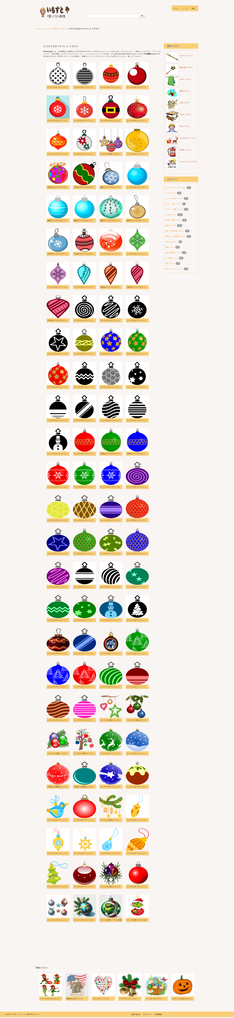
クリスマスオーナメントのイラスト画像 (62, 487)
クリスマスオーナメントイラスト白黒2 (88, 587)
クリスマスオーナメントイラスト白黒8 (140, 387)
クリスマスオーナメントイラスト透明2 (114, 753)
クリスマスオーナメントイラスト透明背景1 (63, 587)
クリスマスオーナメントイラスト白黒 (140, 620)
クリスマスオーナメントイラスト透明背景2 (142, 553)
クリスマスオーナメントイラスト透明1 (140, 753)
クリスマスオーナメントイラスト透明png (141, 853)
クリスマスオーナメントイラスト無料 (87, 853)
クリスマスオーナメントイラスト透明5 (140, 687)
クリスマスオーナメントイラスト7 (59, 120)
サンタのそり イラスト (188, 138)
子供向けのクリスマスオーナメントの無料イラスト (66, 187)
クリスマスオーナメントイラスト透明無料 (62, 886)
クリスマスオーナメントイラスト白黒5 (114, 420)
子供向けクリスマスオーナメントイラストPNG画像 (66, 320)
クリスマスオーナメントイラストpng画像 (89, 354)
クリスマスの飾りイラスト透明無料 (113, 820)
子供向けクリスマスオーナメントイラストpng (143, 287)
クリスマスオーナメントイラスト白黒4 (140, 420)
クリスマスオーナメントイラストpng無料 (89, 453)
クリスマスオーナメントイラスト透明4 (61, 720)
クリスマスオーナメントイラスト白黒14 (88, 320)
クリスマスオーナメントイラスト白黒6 (88, 420)
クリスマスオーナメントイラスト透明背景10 (142, 487)
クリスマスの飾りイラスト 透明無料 (60, 753)
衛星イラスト (184, 91)
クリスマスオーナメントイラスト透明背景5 (63, 553)
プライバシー (147, 1014)
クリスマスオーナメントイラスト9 (112, 87)
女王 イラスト (185, 126)
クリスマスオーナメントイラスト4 (139, 120)
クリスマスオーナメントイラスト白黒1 (114, 587)
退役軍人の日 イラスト (74, 998)
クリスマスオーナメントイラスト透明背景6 (142, 520)
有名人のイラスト (172, 241)
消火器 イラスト (185, 150)
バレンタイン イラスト (101, 998)
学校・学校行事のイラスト (175, 231)
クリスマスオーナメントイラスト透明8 (61, 687)
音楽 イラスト (170, 263)
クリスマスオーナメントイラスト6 (86, 120)
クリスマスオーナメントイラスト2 (86, 154)
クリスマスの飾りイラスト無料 (111, 154)
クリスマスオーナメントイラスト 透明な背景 (142, 587)
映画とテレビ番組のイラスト (176, 236)
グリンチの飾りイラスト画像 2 (137, 920)
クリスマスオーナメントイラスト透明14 (88, 620)
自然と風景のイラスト (173, 252)
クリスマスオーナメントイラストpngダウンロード (118, 354)
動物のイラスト (171, 225)
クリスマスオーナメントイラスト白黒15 (88, 87)
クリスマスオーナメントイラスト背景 (61, 920)
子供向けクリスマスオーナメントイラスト (115, 453)
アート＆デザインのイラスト (176, 187)
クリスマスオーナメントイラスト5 (112, 120)
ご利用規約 (158, 1014)
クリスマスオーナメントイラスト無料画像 (115, 254)
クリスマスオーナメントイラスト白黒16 (62, 87)
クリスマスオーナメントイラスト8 (139, 87)
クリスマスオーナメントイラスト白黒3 (61, 453)
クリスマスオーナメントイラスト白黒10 (88, 387)
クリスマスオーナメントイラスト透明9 (140, 653)
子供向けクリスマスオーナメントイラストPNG (117, 287)
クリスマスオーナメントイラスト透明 (140, 886)
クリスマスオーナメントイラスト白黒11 (62, 354)
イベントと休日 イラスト (55, 28)
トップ (185, 8)
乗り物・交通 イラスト (173, 220)
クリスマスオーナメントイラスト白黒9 (114, 387)
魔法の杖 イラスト (186, 67)
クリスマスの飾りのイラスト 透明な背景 (88, 753)
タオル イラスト (185, 79)
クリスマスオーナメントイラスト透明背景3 (116, 553)
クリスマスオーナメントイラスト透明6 (114, 687)
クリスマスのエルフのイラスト (51, 998)
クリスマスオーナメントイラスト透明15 (62, 620)
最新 (193, 8)
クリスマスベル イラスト (128, 998)
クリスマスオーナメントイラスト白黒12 (141, 320)
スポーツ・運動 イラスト (174, 209)
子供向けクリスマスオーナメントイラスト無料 (64, 254)
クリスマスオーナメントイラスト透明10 (114, 653)
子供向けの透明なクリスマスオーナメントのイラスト (66, 787)
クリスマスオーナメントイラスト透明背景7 (116, 520)
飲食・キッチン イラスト (174, 269)
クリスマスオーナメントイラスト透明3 (88, 720)
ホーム (176, 8)
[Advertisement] (85, 35)
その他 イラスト (171, 214)
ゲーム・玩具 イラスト (173, 204)
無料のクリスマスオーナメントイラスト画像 (116, 187)
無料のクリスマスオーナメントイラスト (141, 220)
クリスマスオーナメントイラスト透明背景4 (89, 553)
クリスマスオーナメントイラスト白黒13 (114, 320)
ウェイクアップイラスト (188, 161)
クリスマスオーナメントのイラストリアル (89, 920)
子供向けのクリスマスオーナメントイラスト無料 (91, 254)
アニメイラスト (171, 193)
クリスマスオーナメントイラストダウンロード (91, 487)
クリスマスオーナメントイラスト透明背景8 (89, 520)
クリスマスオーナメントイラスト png (60, 853)
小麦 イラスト (185, 103)
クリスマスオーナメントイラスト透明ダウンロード (145, 787)
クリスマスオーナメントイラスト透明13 (114, 620)
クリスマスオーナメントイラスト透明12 (62, 653)
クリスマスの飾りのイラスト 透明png (140, 720)
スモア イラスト (185, 114)
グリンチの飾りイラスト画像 (110, 920)
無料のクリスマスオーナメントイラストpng (116, 220)
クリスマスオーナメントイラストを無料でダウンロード (146, 187)
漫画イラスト (170, 247)
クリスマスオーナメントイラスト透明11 (88, 653)
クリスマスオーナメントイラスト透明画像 (115, 787)
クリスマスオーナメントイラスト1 (139, 154)
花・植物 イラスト (172, 258)
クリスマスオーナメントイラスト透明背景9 (63, 520)
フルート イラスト (186, 55)
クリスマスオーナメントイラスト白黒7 (61, 420)
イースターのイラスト (153, 998)
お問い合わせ (135, 1014)
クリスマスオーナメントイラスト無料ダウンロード (145, 254)
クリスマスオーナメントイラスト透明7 (88, 687)
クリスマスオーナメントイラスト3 (59, 154)
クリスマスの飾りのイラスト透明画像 (114, 720)
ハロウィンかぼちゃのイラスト (183, 998)
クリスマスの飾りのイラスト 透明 (112, 886)
